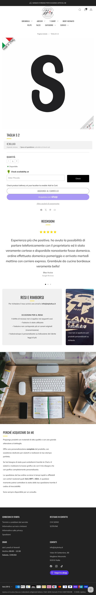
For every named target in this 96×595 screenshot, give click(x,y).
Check (78, 179)
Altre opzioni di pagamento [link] (48, 204)
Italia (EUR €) (6, 586)
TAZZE (38, 25)
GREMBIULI (26, 21)
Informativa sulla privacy (12, 530)
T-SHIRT (53, 21)
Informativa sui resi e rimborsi (14, 526)
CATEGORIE (49, 25)
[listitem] (48, 3)
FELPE (29, 25)
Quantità (11, 156)
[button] (45, 284)
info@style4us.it (56, 547)
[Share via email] (54, 210)
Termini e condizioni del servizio (15, 522)
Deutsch (12, 591)
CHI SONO (54, 522)
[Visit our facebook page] (51, 566)
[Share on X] (45, 210)
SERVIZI (63, 25)
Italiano (20, 591)
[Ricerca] (79, 9)
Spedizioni (6, 534)
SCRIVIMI (54, 526)
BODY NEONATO (68, 21)
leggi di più (32, 337)
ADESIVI (40, 21)
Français (5, 591)
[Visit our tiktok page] (61, 566)
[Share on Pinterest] (50, 210)
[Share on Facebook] (41, 210)
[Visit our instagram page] (56, 566)
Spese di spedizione (27, 147)
